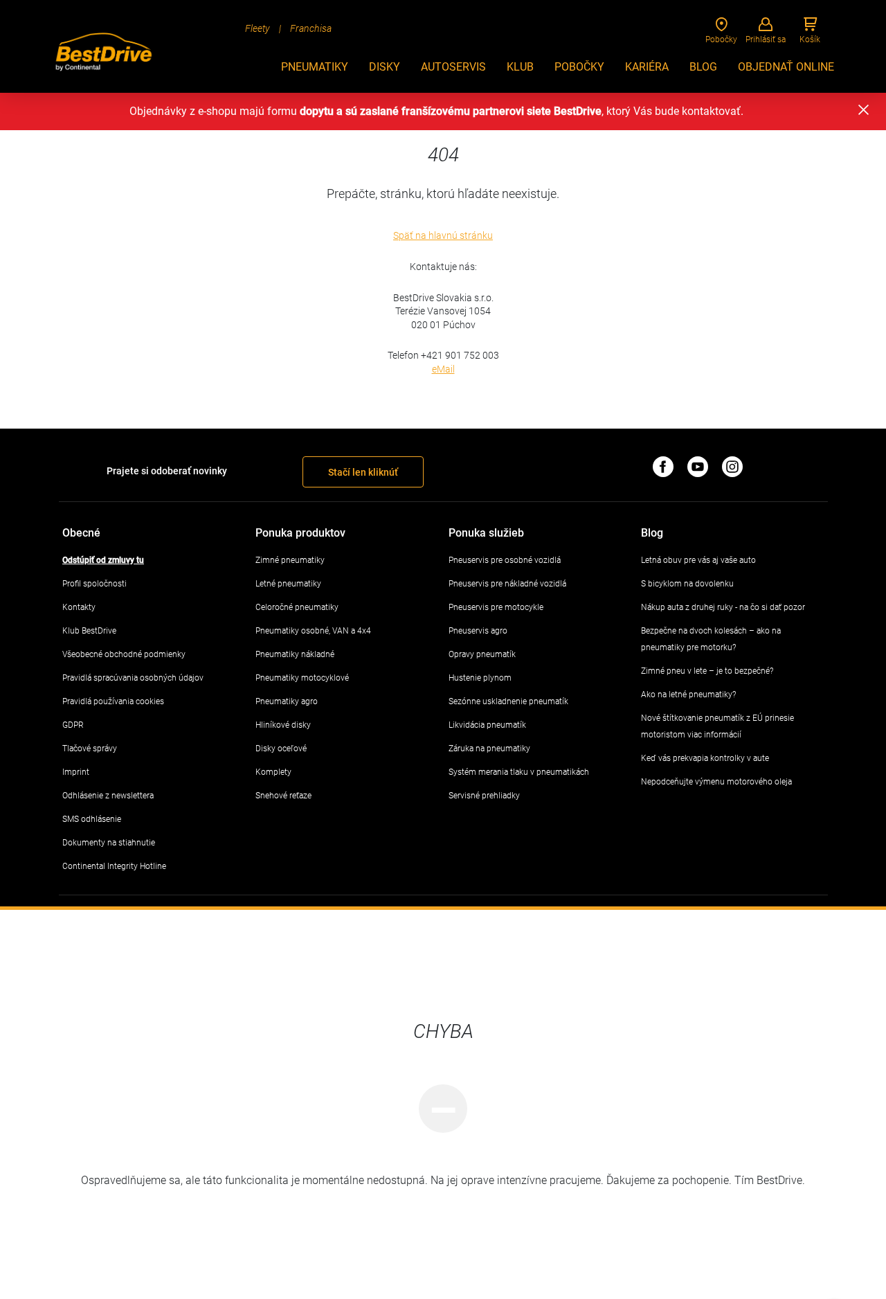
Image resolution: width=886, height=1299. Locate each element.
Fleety (257, 28)
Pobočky (579, 66)
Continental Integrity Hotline (114, 866)
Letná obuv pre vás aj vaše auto (698, 560)
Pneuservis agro (478, 631)
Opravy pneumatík (482, 654)
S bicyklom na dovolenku (687, 584)
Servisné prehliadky (484, 795)
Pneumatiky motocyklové (302, 678)
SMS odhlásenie (91, 819)
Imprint (75, 772)
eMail (443, 369)
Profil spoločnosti (94, 584)
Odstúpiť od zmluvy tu (103, 560)
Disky (384, 66)
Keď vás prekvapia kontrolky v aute (705, 758)
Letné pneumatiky (288, 584)
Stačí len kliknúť (363, 472)
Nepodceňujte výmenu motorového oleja (716, 782)
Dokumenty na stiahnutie (108, 843)
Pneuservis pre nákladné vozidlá (507, 584)
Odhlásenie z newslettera (108, 795)
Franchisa (311, 28)
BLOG (703, 66)
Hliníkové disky (283, 725)
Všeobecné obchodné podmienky (124, 654)
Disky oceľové (281, 748)
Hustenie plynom (480, 678)
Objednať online (786, 66)
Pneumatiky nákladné (294, 654)
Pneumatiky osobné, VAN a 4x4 (313, 631)
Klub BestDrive (89, 631)
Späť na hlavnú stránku (443, 235)
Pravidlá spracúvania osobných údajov (133, 678)
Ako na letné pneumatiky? (688, 694)
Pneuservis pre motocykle (496, 607)
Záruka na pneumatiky (489, 748)
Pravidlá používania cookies (113, 701)
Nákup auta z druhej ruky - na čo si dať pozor (723, 607)
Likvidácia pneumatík (487, 725)
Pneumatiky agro (286, 701)
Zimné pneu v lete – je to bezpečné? (707, 671)
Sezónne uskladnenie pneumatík (508, 701)
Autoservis (453, 66)
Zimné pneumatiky (290, 560)
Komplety (273, 772)
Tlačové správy (89, 748)
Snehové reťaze (283, 795)
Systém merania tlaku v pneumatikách (519, 772)
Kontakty (79, 607)
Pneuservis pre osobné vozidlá (505, 560)
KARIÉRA (647, 66)
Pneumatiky (314, 66)
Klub (520, 66)
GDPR (73, 725)
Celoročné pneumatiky (296, 607)
